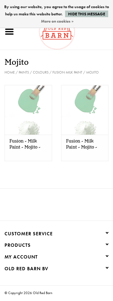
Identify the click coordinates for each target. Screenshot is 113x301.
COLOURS (41, 72)
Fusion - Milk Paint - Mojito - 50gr (81, 144)
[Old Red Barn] (66, 30)
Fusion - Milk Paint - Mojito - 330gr (24, 144)
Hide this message (86, 14)
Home (10, 72)
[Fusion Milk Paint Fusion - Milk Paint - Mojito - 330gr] (28, 110)
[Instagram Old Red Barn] (62, 207)
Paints (24, 72)
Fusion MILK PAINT (67, 72)
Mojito (92, 72)
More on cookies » (57, 21)
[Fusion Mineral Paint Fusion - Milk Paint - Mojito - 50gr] (85, 110)
